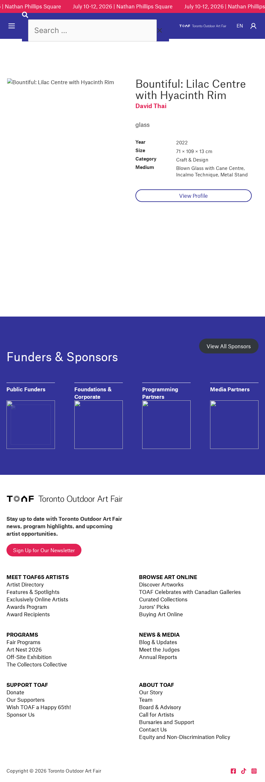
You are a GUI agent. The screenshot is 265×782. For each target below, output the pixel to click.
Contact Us (153, 729)
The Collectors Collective (36, 664)
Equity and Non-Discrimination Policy (184, 736)
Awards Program (26, 606)
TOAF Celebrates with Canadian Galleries (190, 591)
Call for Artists (156, 714)
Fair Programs (23, 642)
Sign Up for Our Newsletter (44, 550)
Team (146, 699)
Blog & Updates (158, 642)
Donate (15, 692)
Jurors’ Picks (154, 606)
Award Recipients (28, 614)
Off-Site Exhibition (29, 657)
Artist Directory (25, 584)
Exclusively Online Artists (37, 599)
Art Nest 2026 (24, 649)
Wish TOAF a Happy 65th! (38, 707)
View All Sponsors (229, 346)
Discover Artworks (161, 584)
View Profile (193, 195)
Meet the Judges (159, 649)
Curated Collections (163, 599)
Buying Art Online (161, 614)
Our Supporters (25, 699)
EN (240, 25)
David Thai (150, 105)
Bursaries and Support (166, 722)
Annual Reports (158, 657)
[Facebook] (233, 771)
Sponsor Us (20, 714)
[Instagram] (254, 771)
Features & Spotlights (32, 591)
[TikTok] (243, 771)
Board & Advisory (160, 707)
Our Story (151, 692)
